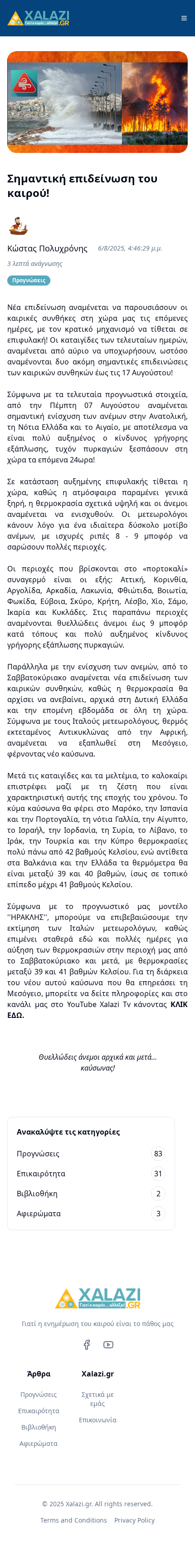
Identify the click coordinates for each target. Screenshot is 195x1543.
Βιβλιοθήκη (38, 1427)
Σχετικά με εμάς (98, 1399)
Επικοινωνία (98, 1419)
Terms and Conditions (73, 1520)
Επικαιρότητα (38, 1410)
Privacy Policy (134, 1520)
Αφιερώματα (39, 1443)
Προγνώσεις (38, 1394)
